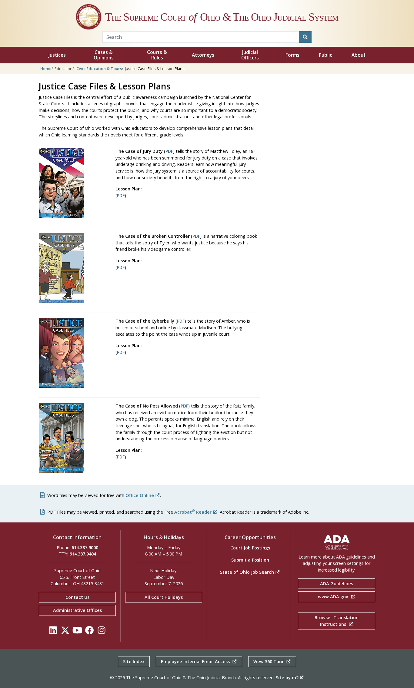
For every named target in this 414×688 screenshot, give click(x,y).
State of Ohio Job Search (247, 572)
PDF (169, 151)
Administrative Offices (77, 610)
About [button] (359, 55)
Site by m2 (287, 677)
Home (46, 68)
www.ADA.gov (333, 596)
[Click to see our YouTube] (77, 632)
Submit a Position (250, 560)
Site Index (134, 661)
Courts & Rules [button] (157, 55)
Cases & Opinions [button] (104, 55)
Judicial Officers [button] (250, 55)
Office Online (139, 495)
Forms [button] (292, 55)
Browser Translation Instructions (337, 621)
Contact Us (77, 597)
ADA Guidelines (336, 583)
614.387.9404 (82, 554)
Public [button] (325, 55)
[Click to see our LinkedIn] (53, 632)
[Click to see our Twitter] (65, 632)
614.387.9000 (85, 547)
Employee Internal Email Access (196, 661)
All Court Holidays (164, 597)
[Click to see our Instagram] (101, 632)
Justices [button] (57, 55)
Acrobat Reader (193, 512)
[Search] (305, 37)
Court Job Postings (250, 548)
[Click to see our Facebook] (89, 632)
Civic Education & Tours (99, 68)
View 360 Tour (269, 661)
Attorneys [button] (203, 55)
